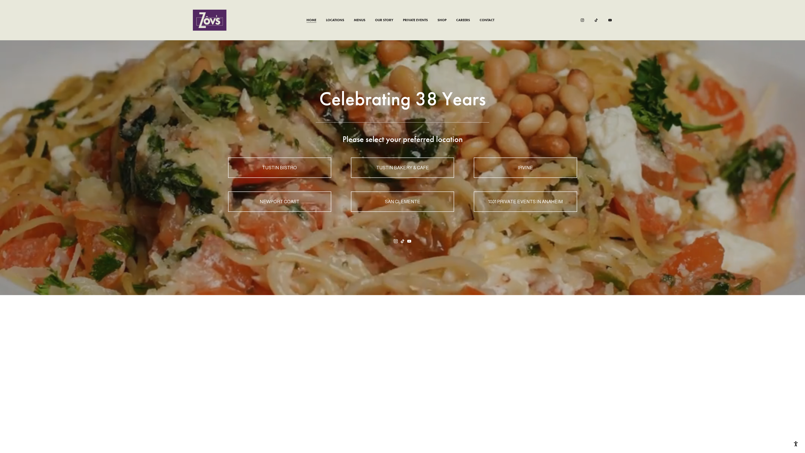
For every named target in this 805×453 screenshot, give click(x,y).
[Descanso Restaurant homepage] (209, 20)
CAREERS (463, 20)
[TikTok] (596, 20)
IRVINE (525, 167)
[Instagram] (582, 20)
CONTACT (487, 20)
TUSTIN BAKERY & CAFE (402, 167)
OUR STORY (384, 20)
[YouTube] (610, 20)
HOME (311, 20)
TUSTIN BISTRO (279, 167)
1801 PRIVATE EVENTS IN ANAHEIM (525, 201)
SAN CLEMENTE (402, 201)
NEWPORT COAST (279, 201)
